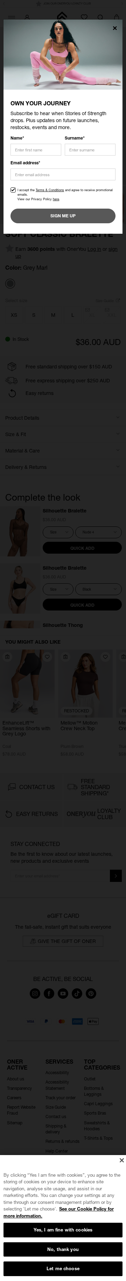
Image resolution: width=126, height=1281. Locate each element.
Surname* (75, 138)
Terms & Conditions (50, 190)
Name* (17, 138)
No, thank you (63, 1249)
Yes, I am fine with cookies (63, 1230)
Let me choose (63, 1268)
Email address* (25, 162)
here (56, 199)
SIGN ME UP (63, 215)
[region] (63, 1218)
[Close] (121, 1160)
